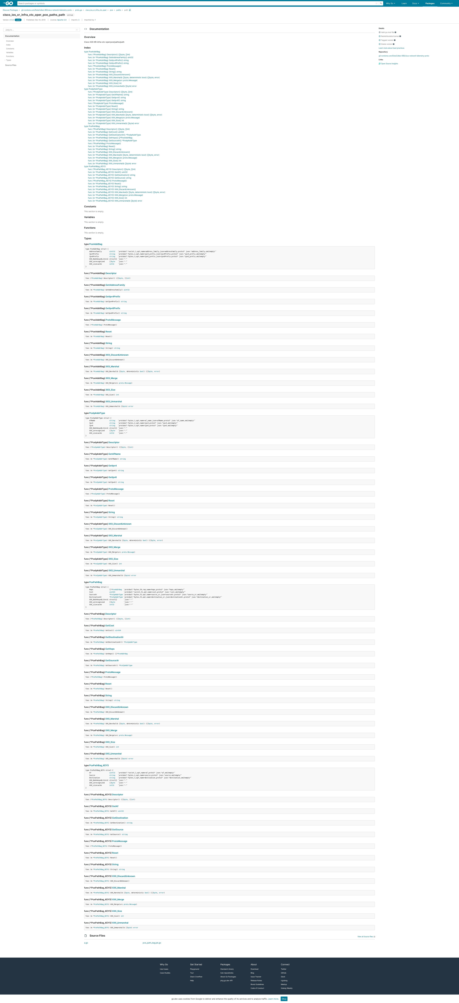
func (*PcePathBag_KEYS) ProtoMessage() (107, 180)
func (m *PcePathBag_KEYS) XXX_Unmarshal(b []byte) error (115, 201)
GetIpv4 (112, 465)
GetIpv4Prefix (113, 296)
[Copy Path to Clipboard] (130, 10)
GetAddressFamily (115, 285)
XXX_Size (110, 390)
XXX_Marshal (112, 366)
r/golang (284, 980)
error (156, 371)
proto (121, 383)
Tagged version (387, 40)
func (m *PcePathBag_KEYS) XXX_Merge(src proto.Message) (115, 195)
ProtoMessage (113, 320)
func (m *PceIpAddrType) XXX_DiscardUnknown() (110, 112)
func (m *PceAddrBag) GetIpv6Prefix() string (108, 63)
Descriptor (111, 273)
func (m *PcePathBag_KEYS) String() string (107, 186)
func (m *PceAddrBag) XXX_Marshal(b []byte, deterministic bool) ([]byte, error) (124, 77)
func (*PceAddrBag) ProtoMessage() (104, 66)
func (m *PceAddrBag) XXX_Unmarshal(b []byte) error (112, 86)
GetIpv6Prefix (113, 308)
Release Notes (256, 980)
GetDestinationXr (114, 637)
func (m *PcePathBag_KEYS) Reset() (104, 183)
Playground (194, 969)
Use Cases (164, 969)
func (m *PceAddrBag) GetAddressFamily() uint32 (110, 57)
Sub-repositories (226, 973)
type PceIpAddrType (93, 89)
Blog (252, 973)
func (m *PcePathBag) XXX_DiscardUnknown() (109, 152)
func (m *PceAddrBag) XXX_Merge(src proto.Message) (112, 80)
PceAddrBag (95, 244)
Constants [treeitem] (10, 49)
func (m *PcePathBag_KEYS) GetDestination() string (111, 175)
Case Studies (165, 973)
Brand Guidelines (257, 984)
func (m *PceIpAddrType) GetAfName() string (108, 94)
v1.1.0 (8, 20)
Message (128, 383)
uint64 (112, 592)
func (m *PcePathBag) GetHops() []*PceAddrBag (110, 137)
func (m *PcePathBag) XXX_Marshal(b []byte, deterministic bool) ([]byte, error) (123, 155)
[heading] (10, 3)
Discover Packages (10, 10)
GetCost (109, 625)
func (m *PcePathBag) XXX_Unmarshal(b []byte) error (112, 163)
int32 (111, 264)
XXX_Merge (111, 378)
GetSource (117, 829)
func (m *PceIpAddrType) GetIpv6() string (107, 100)
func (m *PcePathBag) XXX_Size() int (104, 160)
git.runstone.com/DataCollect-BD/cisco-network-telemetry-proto (46, 10)
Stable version (387, 44)
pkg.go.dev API (226, 980)
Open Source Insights (389, 64)
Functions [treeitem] (10, 56)
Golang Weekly (286, 988)
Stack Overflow (196, 977)
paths (118, 10)
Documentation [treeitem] (12, 36)
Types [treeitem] (8, 60)
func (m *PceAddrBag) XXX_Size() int (105, 83)
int (128, 278)
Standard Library (227, 969)
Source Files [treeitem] (10, 65)
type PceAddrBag (92, 51)
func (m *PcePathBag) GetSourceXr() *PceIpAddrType (112, 140)
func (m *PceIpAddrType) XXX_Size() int (106, 120)
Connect (285, 964)
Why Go (389, 3)
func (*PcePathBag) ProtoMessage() (104, 143)
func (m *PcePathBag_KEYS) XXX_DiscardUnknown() (112, 189)
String (109, 343)
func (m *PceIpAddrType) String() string (106, 109)
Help (192, 980)
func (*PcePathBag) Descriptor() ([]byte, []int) (109, 129)
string (112, 254)
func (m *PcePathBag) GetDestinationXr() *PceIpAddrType (114, 135)
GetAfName (114, 454)
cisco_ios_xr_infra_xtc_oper (96, 10)
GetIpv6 (112, 477)
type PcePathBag (92, 126)
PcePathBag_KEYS (99, 765)
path (126, 10)
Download (254, 969)
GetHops (110, 649)
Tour (192, 973)
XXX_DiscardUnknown (117, 355)
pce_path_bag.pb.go (152, 943)
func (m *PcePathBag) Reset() (101, 146)
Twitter (283, 969)
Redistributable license (390, 36)
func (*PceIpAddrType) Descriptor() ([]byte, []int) (110, 92)
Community (445, 3)
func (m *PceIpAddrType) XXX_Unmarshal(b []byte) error (113, 123)
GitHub (283, 973)
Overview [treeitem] (10, 41)
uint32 (112, 251)
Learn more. (273, 999)
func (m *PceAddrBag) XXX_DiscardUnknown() (109, 74)
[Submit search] (381, 3)
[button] (380, 32)
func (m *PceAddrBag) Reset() (101, 69)
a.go (86, 943)
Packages (430, 3)
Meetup (284, 984)
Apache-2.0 (61, 20)
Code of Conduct (257, 988)
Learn (404, 3)
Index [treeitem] (8, 45)
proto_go (78, 10)
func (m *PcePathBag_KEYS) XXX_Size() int (107, 198)
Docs (414, 3)
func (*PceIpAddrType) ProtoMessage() (106, 103)
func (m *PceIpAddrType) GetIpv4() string (107, 97)
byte (113, 261)
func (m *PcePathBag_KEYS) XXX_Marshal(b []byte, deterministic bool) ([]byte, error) (126, 192)
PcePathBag (95, 582)
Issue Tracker (256, 977)
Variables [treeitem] (9, 52)
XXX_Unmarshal (114, 401)
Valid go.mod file (387, 32)
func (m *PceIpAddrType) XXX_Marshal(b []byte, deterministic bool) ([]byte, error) (125, 115)
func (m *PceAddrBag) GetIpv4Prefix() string (108, 60)
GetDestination (120, 818)
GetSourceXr (112, 660)
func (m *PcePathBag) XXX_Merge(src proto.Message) (112, 158)
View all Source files (365, 936)
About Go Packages (228, 977)
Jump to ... (9, 30)
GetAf (115, 806)
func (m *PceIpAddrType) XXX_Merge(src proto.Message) (114, 117)
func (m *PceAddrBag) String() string (105, 72)
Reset (109, 331)
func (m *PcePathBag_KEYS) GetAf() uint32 (108, 172)
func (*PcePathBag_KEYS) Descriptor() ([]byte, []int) (112, 169)
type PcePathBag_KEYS (95, 166)
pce (111, 10)
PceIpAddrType (97, 413)
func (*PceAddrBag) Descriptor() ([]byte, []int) (109, 54)
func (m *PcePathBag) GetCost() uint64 (106, 132)
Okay (284, 999)
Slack (283, 977)
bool (142, 371)
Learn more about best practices (391, 48)
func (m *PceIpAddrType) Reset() (103, 106)
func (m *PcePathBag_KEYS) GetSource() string (109, 178)
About (254, 964)
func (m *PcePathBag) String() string (104, 149)
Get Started (196, 964)
